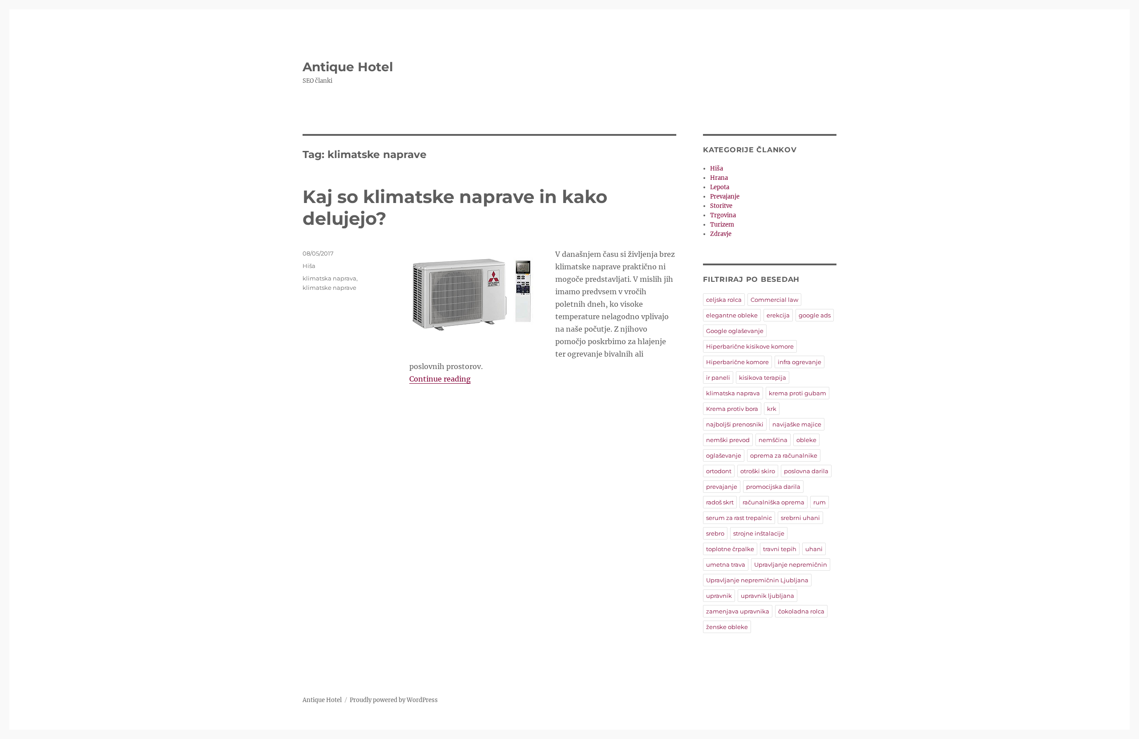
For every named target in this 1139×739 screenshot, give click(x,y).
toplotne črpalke (730, 548)
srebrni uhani (800, 517)
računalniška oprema (773, 502)
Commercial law (774, 299)
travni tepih (779, 548)
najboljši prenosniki (734, 424)
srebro (715, 533)
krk (771, 408)
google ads (815, 315)
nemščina (773, 439)
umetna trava (725, 564)
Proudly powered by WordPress (394, 700)
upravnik (719, 595)
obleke (806, 439)
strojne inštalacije (758, 533)
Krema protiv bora (732, 408)
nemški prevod (728, 439)
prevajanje (721, 486)
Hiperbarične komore (737, 361)
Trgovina (723, 215)
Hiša (309, 265)
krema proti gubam (797, 393)
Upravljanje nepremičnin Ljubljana (757, 580)
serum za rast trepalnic (739, 517)
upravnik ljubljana (767, 595)
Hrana (719, 178)
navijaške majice (796, 424)
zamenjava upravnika (737, 611)
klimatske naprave (329, 287)
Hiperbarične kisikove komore (750, 346)
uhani (814, 548)
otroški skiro (757, 471)
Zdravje (720, 234)
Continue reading (440, 378)
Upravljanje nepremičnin (790, 564)
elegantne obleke (732, 315)
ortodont (718, 471)
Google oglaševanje (734, 330)
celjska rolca (724, 299)
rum (819, 502)
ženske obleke (727, 626)
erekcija (778, 315)
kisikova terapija (762, 377)
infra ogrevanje (799, 361)
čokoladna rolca (801, 611)
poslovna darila (806, 471)
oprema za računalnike (783, 455)
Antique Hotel (348, 66)
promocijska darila (773, 486)
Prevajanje (724, 196)
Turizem (722, 224)
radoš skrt (720, 502)
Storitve (721, 206)
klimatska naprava (329, 278)
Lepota (719, 187)
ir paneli (718, 377)
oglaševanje (723, 455)
